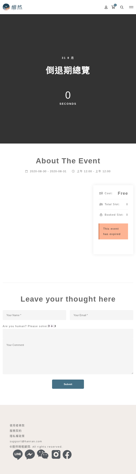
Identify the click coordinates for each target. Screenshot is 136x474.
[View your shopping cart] (114, 7)
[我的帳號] (106, 7)
